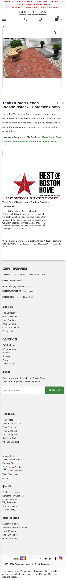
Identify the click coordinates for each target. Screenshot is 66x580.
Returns (6, 352)
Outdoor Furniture (10, 327)
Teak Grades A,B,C (11, 467)
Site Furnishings (10, 535)
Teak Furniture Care (11, 423)
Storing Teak (8, 456)
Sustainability (8, 510)
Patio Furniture (9, 324)
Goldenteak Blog (10, 538)
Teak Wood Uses (10, 474)
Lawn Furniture (9, 320)
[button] (55, 35)
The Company (9, 313)
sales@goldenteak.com (18, 286)
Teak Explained (9, 431)
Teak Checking (9, 427)
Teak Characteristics (12, 459)
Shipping (6, 356)
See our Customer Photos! (26, 244)
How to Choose (9, 506)
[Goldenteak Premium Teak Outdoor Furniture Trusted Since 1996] (33, 11)
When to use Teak (10, 442)
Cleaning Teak (9, 463)
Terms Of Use (9, 364)
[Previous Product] (57, 103)
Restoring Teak (9, 438)
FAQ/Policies (8, 345)
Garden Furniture (10, 316)
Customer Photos (10, 524)
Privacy (5, 360)
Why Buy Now (9, 502)
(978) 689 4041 (16, 280)
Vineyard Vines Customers (15, 527)
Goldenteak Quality (11, 492)
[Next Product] (63, 103)
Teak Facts (7, 420)
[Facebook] (55, 559)
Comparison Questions (13, 496)
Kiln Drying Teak (10, 434)
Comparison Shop (10, 499)
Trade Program (9, 531)
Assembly (7, 478)
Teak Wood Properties (12, 471)
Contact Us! (8, 331)
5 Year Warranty (9, 349)
